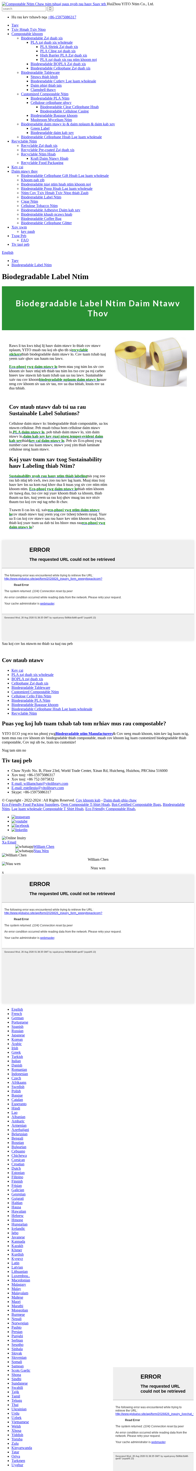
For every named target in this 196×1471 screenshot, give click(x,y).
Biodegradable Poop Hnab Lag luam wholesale (57, 188)
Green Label (40, 128)
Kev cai (17, 167)
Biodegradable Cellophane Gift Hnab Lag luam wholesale (65, 176)
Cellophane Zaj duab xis (29, 683)
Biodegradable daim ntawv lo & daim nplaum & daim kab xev (68, 124)
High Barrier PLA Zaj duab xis (63, 55)
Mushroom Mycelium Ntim (51, 120)
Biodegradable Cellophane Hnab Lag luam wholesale (61, 137)
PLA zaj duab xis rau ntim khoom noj (68, 60)
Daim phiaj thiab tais (46, 85)
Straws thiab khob (44, 77)
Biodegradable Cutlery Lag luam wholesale (63, 81)
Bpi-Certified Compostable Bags (136, 804)
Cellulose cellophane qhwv (51, 103)
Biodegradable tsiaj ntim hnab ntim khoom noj (56, 184)
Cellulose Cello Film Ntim (31, 696)
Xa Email (9, 842)
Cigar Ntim (29, 201)
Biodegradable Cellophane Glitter (46, 223)
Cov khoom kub (88, 800)
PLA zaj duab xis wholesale (52, 42)
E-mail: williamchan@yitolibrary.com (39, 783)
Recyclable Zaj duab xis (39, 145)
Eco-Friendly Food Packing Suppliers (30, 804)
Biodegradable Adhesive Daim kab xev (50, 210)
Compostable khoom (27, 34)
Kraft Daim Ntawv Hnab (49, 158)
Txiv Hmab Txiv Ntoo (28, 29)
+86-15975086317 (62, 17)
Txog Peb (18, 236)
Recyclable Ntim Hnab (38, 154)
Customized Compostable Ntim (44, 94)
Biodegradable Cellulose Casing (64, 111)
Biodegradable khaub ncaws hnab (46, 214)
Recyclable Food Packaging (42, 163)
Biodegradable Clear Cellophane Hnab (69, 107)
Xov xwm (19, 227)
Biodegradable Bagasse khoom (54, 115)
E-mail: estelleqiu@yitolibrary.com (37, 788)
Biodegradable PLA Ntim (50, 98)
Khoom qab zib (32, 180)
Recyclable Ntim (24, 141)
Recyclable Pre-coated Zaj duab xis (47, 150)
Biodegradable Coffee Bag (41, 219)
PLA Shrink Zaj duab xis (59, 47)
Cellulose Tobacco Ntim (39, 206)
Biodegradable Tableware (40, 72)
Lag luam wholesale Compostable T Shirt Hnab (47, 809)
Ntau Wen (41, 851)
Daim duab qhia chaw (120, 800)
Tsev (15, 25)
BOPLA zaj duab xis (27, 679)
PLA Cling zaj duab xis (58, 51)
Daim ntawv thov (24, 171)
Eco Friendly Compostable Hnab (110, 809)
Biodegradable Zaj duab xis (42, 38)
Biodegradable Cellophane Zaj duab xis (60, 68)
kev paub (28, 231)
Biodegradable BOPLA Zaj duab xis (58, 64)
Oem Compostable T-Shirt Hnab (85, 804)
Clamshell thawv (43, 90)
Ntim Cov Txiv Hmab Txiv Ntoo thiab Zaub (54, 193)
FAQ (25, 240)
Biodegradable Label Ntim (41, 197)
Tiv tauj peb (20, 244)
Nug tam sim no (14, 750)
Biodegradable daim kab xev (52, 133)
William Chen (43, 846)
